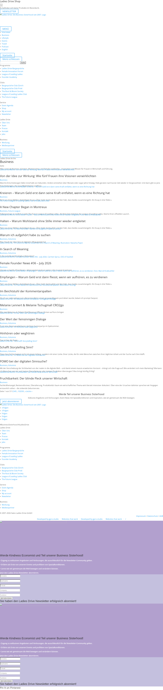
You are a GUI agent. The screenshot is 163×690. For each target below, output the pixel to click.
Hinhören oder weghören (17, 333)
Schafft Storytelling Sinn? (16, 347)
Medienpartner (8, 145)
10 (19, 391)
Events (4, 41)
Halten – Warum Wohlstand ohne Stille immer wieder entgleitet (42, 221)
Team (4, 125)
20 (21, 391)
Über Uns (6, 122)
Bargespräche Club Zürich (12, 85)
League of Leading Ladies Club (14, 94)
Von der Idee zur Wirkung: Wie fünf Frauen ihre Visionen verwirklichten (48, 176)
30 (23, 391)
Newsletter (6, 114)
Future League (14, 211)
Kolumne (12, 239)
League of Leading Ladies (12, 74)
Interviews (6, 32)
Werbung (6, 142)
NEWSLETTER (9, 11)
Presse (4, 128)
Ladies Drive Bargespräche (13, 68)
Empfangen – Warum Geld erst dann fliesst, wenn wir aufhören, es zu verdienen (53, 277)
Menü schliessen (11, 59)
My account (6, 111)
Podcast (5, 46)
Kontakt (5, 131)
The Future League (9, 97)
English (5, 49)
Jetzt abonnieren (10, 401)
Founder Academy (9, 77)
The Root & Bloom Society (12, 91)
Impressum (141, 516)
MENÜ (5, 28)
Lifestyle (5, 38)
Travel (4, 44)
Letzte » (29, 391)
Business (5, 35)
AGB (161, 516)
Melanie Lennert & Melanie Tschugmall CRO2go (32, 305)
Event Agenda (7, 105)
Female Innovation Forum (12, 71)
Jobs (3, 134)
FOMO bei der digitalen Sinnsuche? (23, 361)
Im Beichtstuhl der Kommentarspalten (25, 291)
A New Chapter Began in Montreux (23, 207)
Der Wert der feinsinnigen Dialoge (23, 319)
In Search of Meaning (14, 249)
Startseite (7, 55)
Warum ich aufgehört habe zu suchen (25, 235)
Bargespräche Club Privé (12, 88)
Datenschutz (152, 516)
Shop (4, 108)
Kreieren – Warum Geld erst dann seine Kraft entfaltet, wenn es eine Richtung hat (55, 193)
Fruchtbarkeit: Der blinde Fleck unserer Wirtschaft (33, 378)
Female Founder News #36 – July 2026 (25, 263)
